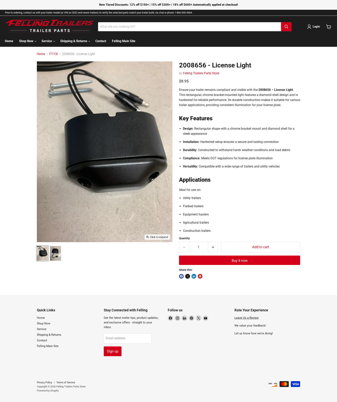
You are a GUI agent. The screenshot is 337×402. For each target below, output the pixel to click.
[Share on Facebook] (181, 276)
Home (9, 41)
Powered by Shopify (48, 390)
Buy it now (240, 261)
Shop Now (26, 41)
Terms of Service (65, 382)
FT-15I (53, 54)
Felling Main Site (123, 41)
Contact (100, 41)
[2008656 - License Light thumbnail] (42, 253)
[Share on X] (187, 276)
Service (47, 41)
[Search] (286, 26)
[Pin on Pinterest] (200, 276)
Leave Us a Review (246, 318)
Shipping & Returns (74, 41)
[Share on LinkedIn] (194, 276)
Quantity (184, 238)
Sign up (112, 351)
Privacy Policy (44, 382)
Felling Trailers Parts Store (201, 73)
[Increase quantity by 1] (213, 247)
